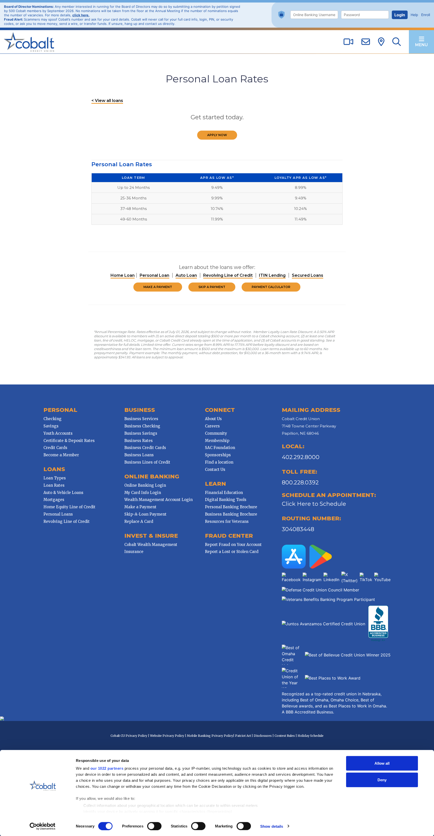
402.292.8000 (300, 457)
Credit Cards (55, 447)
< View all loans (107, 100)
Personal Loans (58, 514)
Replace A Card (138, 521)
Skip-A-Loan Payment (145, 514)
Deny (382, 779)
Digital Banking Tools (225, 499)
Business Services (141, 418)
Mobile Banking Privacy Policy (210, 736)
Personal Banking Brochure (231, 507)
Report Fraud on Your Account (233, 544)
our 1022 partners (107, 768)
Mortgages (53, 499)
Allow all (382, 763)
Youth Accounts (58, 433)
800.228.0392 (300, 482)
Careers (212, 426)
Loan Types (54, 478)
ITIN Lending (272, 275)
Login (399, 14)
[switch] (154, 826)
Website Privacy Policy (167, 736)
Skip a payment (211, 287)
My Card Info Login (142, 492)
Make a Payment (140, 507)
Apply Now (217, 135)
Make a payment (157, 287)
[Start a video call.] (348, 42)
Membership (217, 440)
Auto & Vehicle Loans (63, 492)
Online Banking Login (145, 485)
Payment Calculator (271, 287)
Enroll (425, 15)
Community (216, 433)
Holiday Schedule (310, 736)
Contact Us (215, 469)
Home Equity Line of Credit (69, 507)
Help (414, 15)
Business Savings (140, 433)
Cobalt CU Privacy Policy (129, 736)
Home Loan (123, 275)
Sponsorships (218, 455)
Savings (51, 426)
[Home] (29, 41)
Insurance (133, 551)
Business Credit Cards (145, 447)
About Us (213, 418)
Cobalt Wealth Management (150, 544)
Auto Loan (186, 275)
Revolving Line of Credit (228, 275)
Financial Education (224, 492)
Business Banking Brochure (231, 514)
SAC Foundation (220, 447)
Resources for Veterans (227, 521)
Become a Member (61, 455)
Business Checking (142, 426)
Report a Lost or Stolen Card (231, 551)
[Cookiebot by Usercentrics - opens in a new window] (43, 826)
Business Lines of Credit (147, 462)
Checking (52, 418)
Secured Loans (307, 275)
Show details (271, 826)
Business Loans (139, 455)
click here (80, 15)
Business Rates (138, 440)
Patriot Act (243, 736)
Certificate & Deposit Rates (69, 440)
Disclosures (263, 736)
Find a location (219, 462)
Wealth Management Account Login (158, 499)
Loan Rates (54, 485)
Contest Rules (285, 736)
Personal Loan (154, 275)
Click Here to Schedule (314, 503)
